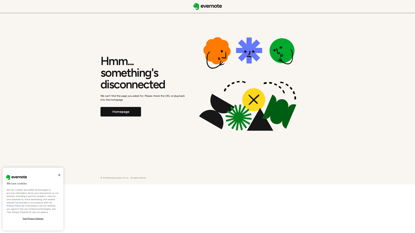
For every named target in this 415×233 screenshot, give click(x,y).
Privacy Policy (14, 205)
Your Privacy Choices (33, 218)
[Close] (59, 175)
